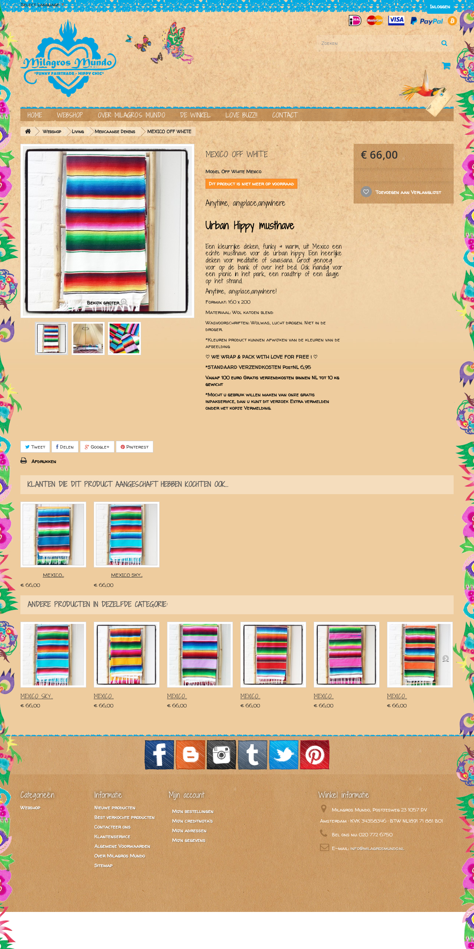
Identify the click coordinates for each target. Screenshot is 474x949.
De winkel (195, 115)
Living (78, 131)
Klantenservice (112, 836)
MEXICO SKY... (127, 575)
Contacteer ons (112, 826)
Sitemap (103, 865)
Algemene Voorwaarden (122, 846)
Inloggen (440, 6)
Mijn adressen (189, 830)
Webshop (70, 115)
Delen (66, 446)
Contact (284, 115)
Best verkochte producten (124, 817)
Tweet (37, 446)
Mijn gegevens (189, 840)
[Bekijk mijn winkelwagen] (447, 67)
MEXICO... (53, 575)
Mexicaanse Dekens (115, 131)
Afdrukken (43, 461)
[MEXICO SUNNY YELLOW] (127, 655)
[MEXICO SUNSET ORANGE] (420, 655)
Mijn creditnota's (192, 820)
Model (213, 171)
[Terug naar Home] (28, 131)
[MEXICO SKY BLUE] (127, 535)
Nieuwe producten (115, 807)
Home (35, 115)
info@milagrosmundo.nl (377, 848)
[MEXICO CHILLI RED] (273, 655)
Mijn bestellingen (193, 811)
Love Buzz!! (241, 115)
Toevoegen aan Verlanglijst (407, 192)
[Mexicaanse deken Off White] (51, 338)
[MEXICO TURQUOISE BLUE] (53, 535)
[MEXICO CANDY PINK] (347, 655)
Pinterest (136, 446)
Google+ (99, 446)
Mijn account (186, 795)
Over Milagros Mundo (131, 115)
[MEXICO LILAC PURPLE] (200, 655)
